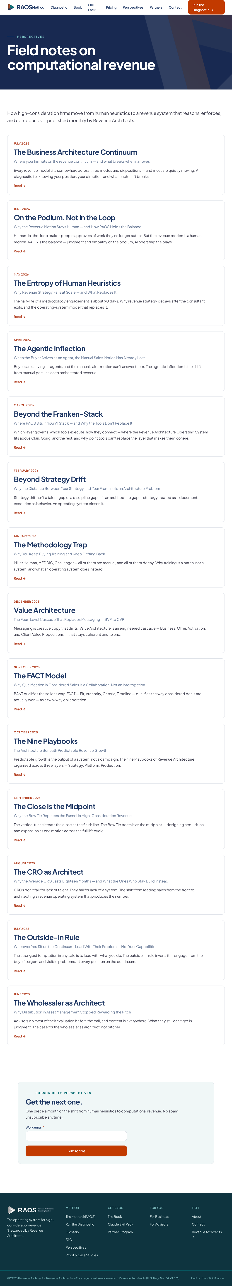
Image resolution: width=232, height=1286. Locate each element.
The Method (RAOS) (80, 1216)
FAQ (69, 1240)
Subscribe (76, 1150)
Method (38, 7)
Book (78, 7)
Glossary (72, 1232)
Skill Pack (92, 7)
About (196, 1216)
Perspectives (133, 7)
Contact (175, 7)
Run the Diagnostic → (203, 7)
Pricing (111, 7)
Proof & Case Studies (82, 1255)
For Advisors (159, 1224)
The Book (115, 1216)
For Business (159, 1216)
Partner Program (120, 1232)
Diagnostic (59, 7)
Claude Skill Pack (120, 1224)
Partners (156, 7)
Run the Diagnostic (80, 1224)
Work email (35, 1127)
